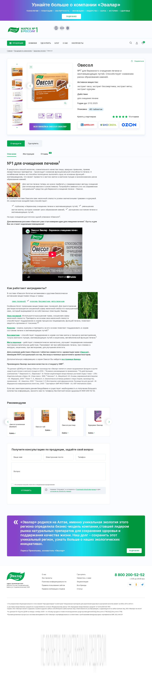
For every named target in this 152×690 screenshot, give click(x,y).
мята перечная (57, 301)
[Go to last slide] (17, 64)
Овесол (84, 352)
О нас (44, 574)
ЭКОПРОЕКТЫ (77, 43)
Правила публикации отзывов (53, 589)
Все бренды (81, 585)
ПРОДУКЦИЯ (18, 43)
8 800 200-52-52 (130, 575)
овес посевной (18, 301)
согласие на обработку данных (60, 491)
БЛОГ (57, 43)
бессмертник (44, 301)
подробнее (71, 16)
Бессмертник (13, 335)
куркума (33, 301)
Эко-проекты (47, 578)
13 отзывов (134, 117)
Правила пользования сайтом (53, 585)
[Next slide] (70, 86)
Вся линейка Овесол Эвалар (49, 126)
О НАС (65, 43)
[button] (17, 71)
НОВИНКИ (33, 43)
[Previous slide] (30, 86)
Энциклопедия (82, 582)
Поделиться (139, 61)
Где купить (81, 574)
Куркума (11, 328)
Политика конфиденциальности (54, 582)
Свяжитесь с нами (84, 578)
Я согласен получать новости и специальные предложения (35, 484)
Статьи (79, 589)
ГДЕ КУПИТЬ (46, 43)
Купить (11, 433)
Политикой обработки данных (86, 489)
